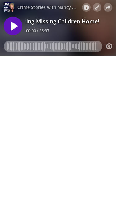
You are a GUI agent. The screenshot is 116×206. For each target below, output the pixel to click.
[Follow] (97, 7)
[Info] (86, 7)
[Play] (13, 26)
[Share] (108, 7)
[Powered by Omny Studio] (109, 46)
